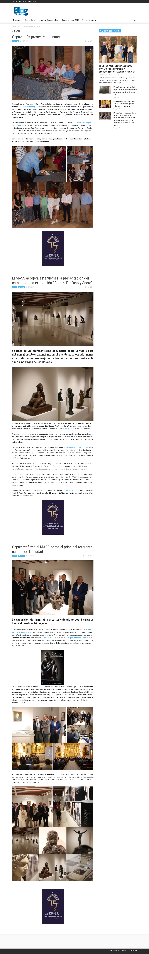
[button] (134, 20)
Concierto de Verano (71, 490)
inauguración (70, 429)
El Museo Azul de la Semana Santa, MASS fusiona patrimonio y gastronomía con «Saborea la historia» (117, 68)
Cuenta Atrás (133, 950)
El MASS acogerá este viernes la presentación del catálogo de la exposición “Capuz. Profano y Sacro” (52, 280)
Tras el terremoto (88, 21)
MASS (14, 287)
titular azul (48, 638)
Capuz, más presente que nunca (37, 36)
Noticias (16, 21)
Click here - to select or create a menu (24, 1)
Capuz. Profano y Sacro (31, 107)
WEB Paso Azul (114, 950)
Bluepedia (28, 21)
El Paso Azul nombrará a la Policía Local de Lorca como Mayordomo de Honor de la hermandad (124, 103)
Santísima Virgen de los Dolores (75, 447)
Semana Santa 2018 (70, 20)
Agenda (124, 950)
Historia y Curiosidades (47, 21)
